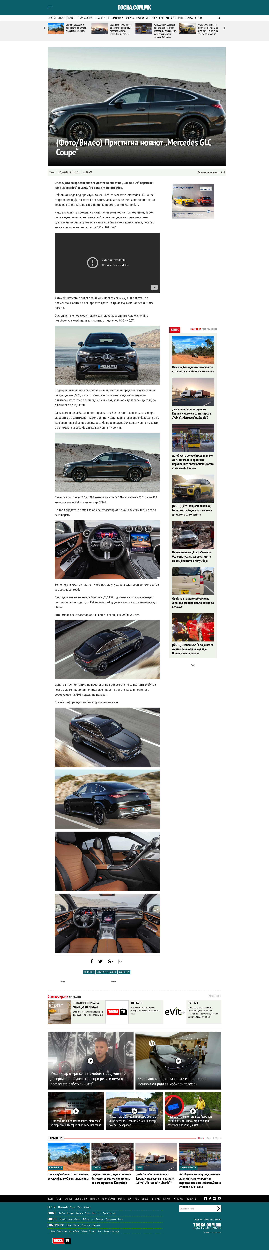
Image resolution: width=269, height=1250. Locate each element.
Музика (76, 1225)
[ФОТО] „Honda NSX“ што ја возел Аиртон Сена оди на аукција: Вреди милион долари (192, 649)
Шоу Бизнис (56, 1225)
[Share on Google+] (110, 961)
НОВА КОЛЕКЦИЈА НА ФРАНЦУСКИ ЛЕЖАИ (86, 1005)
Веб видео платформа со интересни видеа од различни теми (145, 1010)
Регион (73, 1207)
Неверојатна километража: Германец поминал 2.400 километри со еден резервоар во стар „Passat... (190, 1121)
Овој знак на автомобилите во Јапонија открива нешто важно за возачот (193, 603)
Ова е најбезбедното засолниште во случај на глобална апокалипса (76, 27)
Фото (136, 1198)
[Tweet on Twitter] (100, 961)
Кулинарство (111, 1219)
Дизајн (120, 1219)
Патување (99, 1219)
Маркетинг (208, 1219)
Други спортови (109, 1213)
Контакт (218, 1219)
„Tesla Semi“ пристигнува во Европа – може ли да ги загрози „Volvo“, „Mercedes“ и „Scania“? (120, 29)
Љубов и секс (88, 1219)
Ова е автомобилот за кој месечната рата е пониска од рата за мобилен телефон (172, 1081)
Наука (52, 1231)
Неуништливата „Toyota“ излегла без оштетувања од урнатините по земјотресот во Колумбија (191, 556)
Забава (129, 18)
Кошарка (70, 1213)
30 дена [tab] (218, 1138)
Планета (100, 18)
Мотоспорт (96, 1213)
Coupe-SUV (124, 972)
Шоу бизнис (85, 18)
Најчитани (55, 1138)
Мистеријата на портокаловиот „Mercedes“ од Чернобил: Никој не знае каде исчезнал (75, 1123)
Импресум (198, 1219)
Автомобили (115, 18)
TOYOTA (96, 1167)
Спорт (61, 18)
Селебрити (86, 1225)
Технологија (62, 1231)
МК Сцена (96, 1225)
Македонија (63, 1207)
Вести (52, 18)
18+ (200, 18)
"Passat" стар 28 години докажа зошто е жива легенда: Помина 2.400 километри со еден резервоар (133, 1121)
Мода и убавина (74, 1219)
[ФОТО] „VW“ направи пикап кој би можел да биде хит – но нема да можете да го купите (208, 29)
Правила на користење (212, 1232)
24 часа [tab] (201, 1138)
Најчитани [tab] (210, 329)
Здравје (63, 1219)
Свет (79, 1207)
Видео (140, 18)
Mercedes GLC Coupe (106, 972)
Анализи (87, 1207)
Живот (72, 18)
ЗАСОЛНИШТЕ (55, 1167)
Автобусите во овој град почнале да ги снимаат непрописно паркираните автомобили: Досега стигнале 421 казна (165, 31)
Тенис (87, 1213)
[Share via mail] (121, 961)
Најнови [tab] (195, 329)
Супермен (177, 18)
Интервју (151, 18)
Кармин (164, 18)
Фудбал (62, 1213)
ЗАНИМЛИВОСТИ (188, 1167)
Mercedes (89, 972)
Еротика (92, 1231)
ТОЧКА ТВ (136, 1003)
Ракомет (79, 1213)
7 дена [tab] (209, 1138)
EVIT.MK (193, 1003)
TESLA (139, 1167)
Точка (52, 172)
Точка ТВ (190, 18)
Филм (69, 1225)
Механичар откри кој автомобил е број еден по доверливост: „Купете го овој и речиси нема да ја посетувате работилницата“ (89, 1079)
